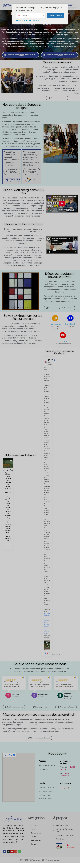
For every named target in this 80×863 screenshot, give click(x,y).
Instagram (55, 324)
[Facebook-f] (61, 787)
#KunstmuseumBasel (47, 627)
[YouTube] (63, 335)
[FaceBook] (70, 318)
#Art (47, 633)
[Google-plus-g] (16, 851)
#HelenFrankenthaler (47, 620)
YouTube (62, 341)
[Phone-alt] (19, 851)
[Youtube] (68, 787)
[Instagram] (55, 318)
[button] (45, 143)
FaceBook (70, 324)
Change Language (55, 15)
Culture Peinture (17, 232)
